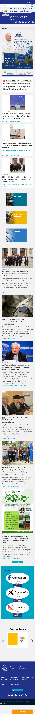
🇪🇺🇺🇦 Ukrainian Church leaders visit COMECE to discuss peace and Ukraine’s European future (16, 420)
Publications (14, 679)
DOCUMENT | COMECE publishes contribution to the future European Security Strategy (15, 322)
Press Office (14, 677)
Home (2, 675)
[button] (2, 640)
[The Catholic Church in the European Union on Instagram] (23, 22)
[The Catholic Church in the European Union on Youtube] (29, 22)
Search (32, 5)
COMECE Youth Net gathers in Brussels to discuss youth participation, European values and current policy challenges (17, 470)
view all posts (17, 562)
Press (17, 232)
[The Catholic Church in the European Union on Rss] (33, 22)
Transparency (14, 682)
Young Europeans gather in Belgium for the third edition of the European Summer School (17, 145)
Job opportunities (27, 677)
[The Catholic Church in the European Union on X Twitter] (20, 22)
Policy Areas (14, 675)
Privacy (33, 701)
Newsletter (17, 214)
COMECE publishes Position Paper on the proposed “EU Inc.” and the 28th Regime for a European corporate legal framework (16, 116)
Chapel (23, 675)
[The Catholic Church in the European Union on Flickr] (26, 22)
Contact (23, 682)
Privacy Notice (14, 684)
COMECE (3, 677)
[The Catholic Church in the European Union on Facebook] (16, 22)
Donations (24, 679)
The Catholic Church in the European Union (21, 9)
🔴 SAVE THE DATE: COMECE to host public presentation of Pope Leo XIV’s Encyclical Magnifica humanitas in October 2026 (17, 85)
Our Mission (4, 679)
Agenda (17, 197)
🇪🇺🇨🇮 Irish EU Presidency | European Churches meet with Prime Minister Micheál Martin (16, 179)
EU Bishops (4, 682)
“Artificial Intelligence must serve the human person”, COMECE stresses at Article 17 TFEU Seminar (15, 367)
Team (2, 684)
